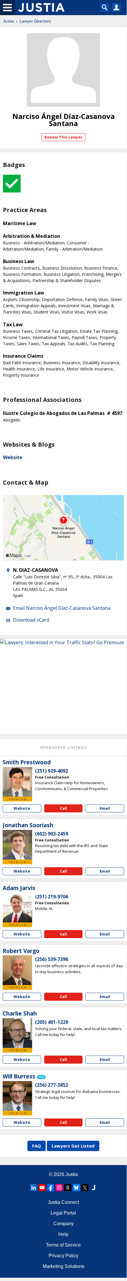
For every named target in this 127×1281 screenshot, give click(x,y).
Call (63, 808)
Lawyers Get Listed (73, 1146)
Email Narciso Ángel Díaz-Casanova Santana (61, 608)
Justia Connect (63, 1202)
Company (63, 1223)
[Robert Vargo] (17, 970)
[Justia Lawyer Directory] (93, 1187)
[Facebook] (50, 1187)
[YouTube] (42, 1187)
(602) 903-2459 (51, 833)
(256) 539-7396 (51, 959)
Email (105, 808)
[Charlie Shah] (17, 1033)
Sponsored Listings (63, 747)
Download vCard (31, 620)
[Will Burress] (17, 1096)
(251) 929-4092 (51, 771)
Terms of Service (63, 1244)
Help (63, 1234)
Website (12, 457)
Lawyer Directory (35, 21)
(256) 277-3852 (51, 1085)
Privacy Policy (63, 1255)
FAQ (36, 1146)
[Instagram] (59, 1187)
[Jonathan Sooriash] (17, 845)
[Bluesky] (76, 1187)
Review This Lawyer (63, 137)
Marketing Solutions (63, 1266)
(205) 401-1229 (51, 1022)
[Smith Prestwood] (17, 782)
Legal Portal (63, 1212)
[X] (84, 1187)
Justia (8, 21)
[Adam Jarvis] (17, 907)
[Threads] (67, 1187)
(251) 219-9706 (51, 896)
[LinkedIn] (33, 1187)
